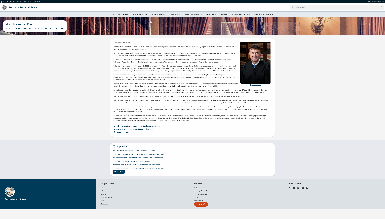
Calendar (104, 194)
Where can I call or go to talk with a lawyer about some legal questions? (139, 154)
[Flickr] (302, 187)
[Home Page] (113, 14)
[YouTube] (293, 187)
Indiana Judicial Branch (24, 7)
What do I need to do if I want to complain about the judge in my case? (139, 168)
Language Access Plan (201, 191)
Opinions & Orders (158, 14)
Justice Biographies (140, 14)
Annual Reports (211, 14)
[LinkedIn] (298, 187)
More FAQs (118, 172)
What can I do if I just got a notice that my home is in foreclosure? (137, 165)
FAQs (102, 191)
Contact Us (104, 204)
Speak (201, 204)
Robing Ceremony (123, 132)
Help (102, 200)
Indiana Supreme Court (23, 28)
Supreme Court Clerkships (241, 14)
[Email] (307, 187)
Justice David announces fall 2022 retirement (134, 129)
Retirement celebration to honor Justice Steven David (138, 126)
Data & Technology (200, 194)
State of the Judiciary (192, 14)
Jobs (102, 188)
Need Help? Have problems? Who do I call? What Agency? (134, 150)
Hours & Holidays (106, 197)
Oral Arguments (174, 14)
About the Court (123, 14)
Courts (10, 28)
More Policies (198, 200)
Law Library (224, 14)
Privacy (196, 197)
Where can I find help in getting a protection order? (131, 161)
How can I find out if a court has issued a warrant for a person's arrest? (138, 158)
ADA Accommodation (201, 188)
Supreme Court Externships (263, 14)
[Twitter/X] (289, 187)
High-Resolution (255, 85)
